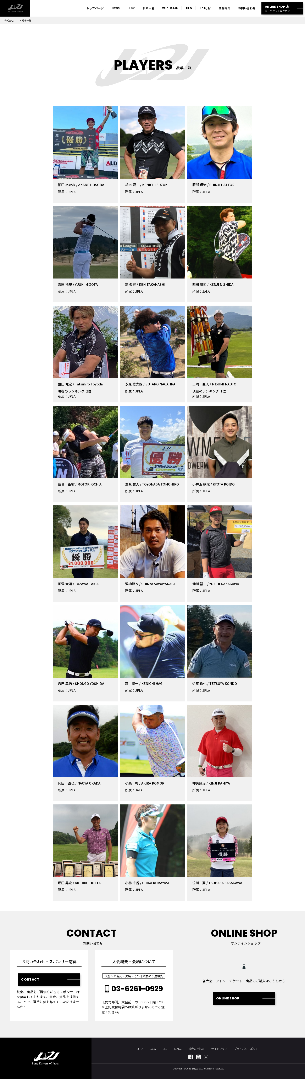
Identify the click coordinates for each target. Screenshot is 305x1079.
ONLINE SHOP (227, 998)
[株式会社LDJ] (15, 8)
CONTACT (30, 979)
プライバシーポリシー (247, 1049)
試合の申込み (196, 1049)
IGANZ (178, 1049)
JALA (153, 1049)
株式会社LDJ (10, 20)
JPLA (140, 1049)
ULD (164, 1049)
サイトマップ (219, 1049)
